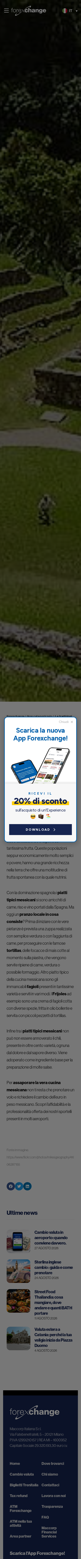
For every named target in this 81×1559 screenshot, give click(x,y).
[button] (66, 722)
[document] (40, 779)
